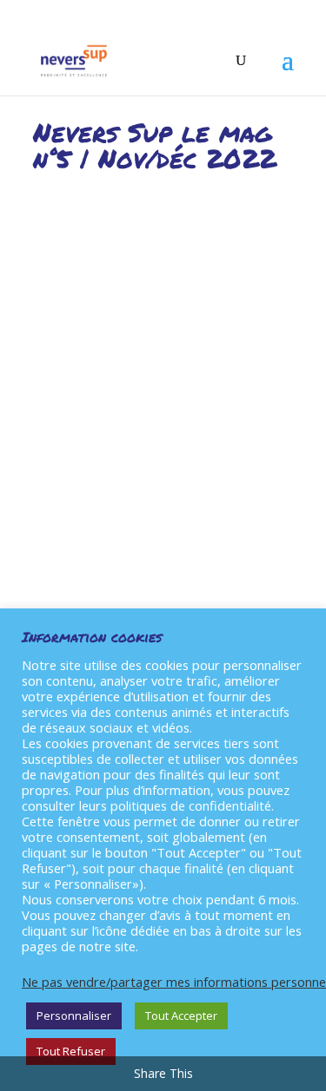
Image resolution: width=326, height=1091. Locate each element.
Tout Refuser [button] (71, 1051)
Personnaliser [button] (74, 1015)
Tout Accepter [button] (181, 1015)
